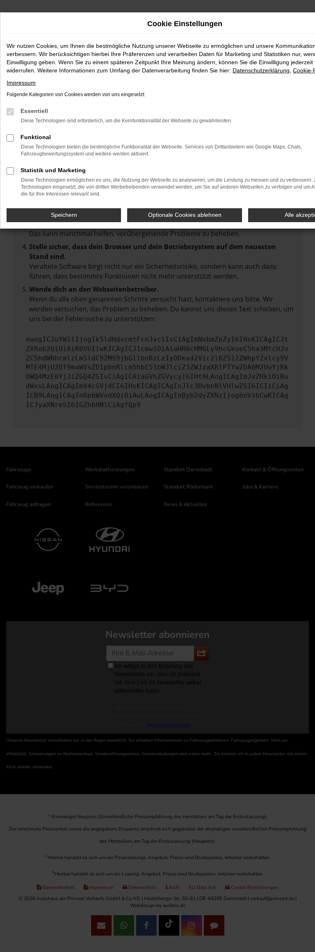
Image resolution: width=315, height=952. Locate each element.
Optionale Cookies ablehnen (184, 215)
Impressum (21, 82)
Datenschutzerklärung (261, 70)
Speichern (64, 215)
